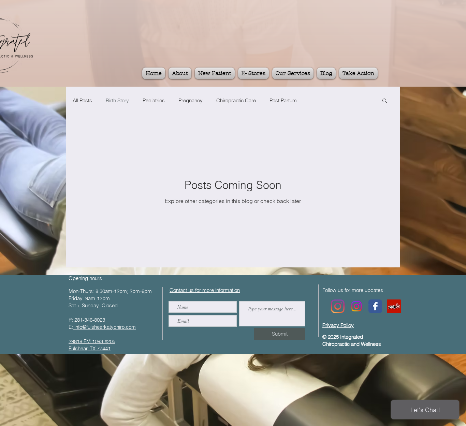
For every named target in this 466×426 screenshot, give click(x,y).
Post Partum (283, 100)
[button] (384, 101)
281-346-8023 (89, 320)
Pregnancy (190, 100)
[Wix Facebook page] (375, 306)
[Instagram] (338, 306)
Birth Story (117, 100)
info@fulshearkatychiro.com (104, 327)
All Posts (82, 100)
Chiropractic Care (236, 100)
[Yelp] (394, 306)
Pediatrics (154, 100)
